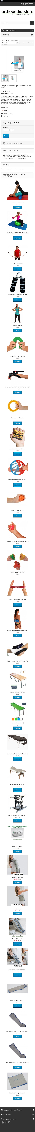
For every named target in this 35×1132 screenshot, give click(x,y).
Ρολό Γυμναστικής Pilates (17, 202)
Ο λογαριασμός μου (8, 1119)
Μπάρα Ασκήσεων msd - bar (17, 356)
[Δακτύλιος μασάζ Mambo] (17, 406)
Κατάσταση (4, 93)
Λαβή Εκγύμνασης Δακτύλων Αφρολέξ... (17, 294)
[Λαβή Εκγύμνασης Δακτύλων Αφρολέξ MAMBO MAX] (17, 282)
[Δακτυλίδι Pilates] (17, 313)
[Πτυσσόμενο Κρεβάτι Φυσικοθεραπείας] (17, 741)
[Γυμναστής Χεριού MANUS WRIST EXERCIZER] (17, 375)
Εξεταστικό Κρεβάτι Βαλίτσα (17, 692)
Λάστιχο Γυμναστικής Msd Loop (17, 599)
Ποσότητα (5, 127)
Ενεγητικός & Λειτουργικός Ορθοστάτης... (17, 815)
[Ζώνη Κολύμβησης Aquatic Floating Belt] (17, 618)
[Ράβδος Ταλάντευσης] (17, 251)
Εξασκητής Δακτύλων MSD (17, 572)
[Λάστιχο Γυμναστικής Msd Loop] (17, 587)
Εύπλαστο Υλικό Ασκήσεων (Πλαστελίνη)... (17, 541)
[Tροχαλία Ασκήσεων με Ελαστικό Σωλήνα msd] (4, 78)
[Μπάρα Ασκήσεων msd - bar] (17, 344)
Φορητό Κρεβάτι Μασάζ (17, 723)
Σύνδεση (31, 3)
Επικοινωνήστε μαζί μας (24, 4)
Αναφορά (3, 91)
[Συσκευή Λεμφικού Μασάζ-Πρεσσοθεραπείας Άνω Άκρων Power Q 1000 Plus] (17, 865)
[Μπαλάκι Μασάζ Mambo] (17, 498)
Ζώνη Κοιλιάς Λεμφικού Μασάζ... (17, 1093)
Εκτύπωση (6, 116)
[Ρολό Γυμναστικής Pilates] (17, 190)
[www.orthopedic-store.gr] (17, 12)
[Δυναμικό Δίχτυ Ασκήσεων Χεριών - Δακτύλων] (17, 467)
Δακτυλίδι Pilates (17, 325)
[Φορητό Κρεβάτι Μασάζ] (17, 711)
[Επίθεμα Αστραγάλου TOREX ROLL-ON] (17, 649)
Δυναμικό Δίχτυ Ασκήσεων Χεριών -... (17, 479)
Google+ (5, 110)
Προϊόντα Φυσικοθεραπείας (8, 42)
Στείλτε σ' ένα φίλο (8, 113)
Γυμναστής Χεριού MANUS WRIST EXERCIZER (17, 387)
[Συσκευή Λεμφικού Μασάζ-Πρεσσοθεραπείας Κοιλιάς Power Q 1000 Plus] (17, 896)
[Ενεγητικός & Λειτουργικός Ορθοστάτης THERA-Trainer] (17, 803)
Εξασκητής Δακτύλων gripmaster (17, 448)
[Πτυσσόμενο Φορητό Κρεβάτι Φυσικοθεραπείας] (17, 772)
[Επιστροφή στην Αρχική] (2, 41)
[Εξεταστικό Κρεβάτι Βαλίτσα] (17, 680)
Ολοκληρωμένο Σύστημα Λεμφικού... (17, 969)
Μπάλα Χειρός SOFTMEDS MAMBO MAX (17, 233)
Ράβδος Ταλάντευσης (17, 263)
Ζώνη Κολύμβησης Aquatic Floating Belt (17, 630)
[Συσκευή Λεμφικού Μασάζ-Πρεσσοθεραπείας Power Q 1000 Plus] (17, 834)
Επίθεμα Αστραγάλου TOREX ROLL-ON (17, 661)
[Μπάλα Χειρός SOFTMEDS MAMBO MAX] (17, 220)
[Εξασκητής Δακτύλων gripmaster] (17, 436)
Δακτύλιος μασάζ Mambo (17, 418)
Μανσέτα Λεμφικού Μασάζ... (17, 1000)
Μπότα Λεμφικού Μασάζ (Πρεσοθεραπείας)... (17, 1031)
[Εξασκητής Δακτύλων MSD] (17, 560)
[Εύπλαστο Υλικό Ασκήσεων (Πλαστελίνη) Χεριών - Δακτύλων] (17, 529)
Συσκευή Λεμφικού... (17, 846)
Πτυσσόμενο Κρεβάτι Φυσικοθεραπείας (18, 753)
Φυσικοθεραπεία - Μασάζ (12, 40)
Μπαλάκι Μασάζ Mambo (17, 510)
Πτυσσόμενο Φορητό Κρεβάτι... (17, 784)
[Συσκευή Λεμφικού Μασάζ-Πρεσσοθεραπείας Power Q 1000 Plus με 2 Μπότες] (17, 926)
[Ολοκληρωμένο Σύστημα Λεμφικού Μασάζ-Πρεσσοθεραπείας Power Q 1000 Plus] (17, 957)
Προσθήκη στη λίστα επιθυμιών (14, 143)
